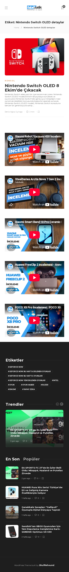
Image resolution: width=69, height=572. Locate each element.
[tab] (13, 459)
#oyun (11, 385)
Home (16, 27)
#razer (44, 385)
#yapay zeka (28, 389)
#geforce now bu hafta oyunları (25, 376)
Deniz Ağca (10, 112)
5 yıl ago (19, 112)
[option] (34, 428)
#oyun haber (27, 385)
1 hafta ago (26, 498)
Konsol (10, 81)
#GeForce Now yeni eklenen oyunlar (26, 380)
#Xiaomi (12, 389)
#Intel (55, 380)
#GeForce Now (15, 367)
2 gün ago (14, 441)
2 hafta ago (26, 537)
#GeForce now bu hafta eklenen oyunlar (29, 371)
